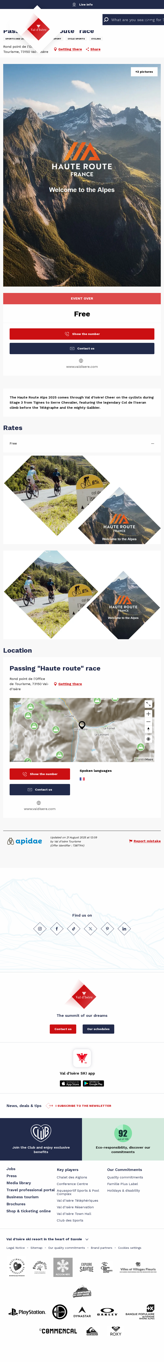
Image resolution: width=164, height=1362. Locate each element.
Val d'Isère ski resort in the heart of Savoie (44, 1239)
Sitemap (36, 1247)
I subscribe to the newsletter (83, 1105)
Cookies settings (129, 1247)
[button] (82, 175)
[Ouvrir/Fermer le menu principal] (148, 18)
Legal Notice (15, 1247)
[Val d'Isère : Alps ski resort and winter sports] (35, 27)
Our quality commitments (66, 1247)
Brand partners (101, 1247)
